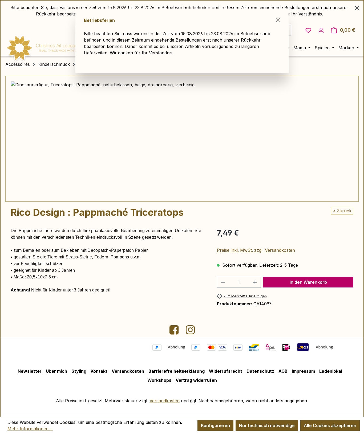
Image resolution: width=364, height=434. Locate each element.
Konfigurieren (215, 425)
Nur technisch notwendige (267, 425)
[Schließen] (278, 20)
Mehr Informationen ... (30, 428)
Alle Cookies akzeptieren (330, 425)
